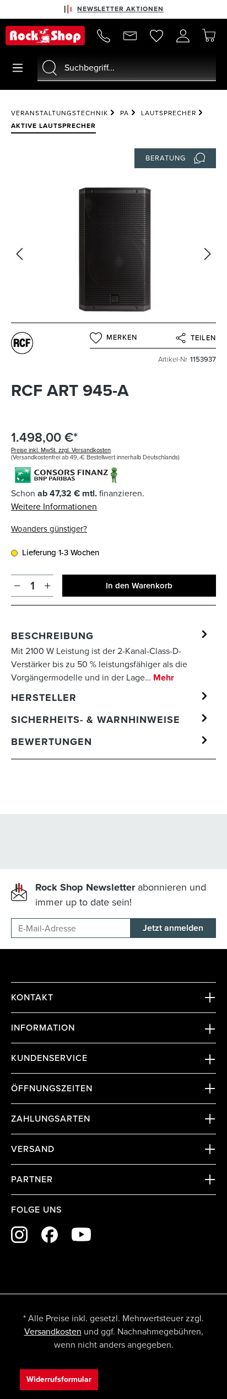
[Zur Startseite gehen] (45, 35)
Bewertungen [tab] (51, 742)
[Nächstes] (207, 254)
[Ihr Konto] (183, 35)
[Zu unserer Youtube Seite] (81, 1234)
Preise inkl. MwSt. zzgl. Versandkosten (61, 450)
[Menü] (17, 68)
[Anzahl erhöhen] (47, 586)
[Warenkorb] (209, 35)
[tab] (110, 656)
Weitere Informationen (54, 506)
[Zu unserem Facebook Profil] (49, 1234)
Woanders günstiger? (49, 529)
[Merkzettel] (156, 35)
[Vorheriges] (19, 254)
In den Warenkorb (139, 586)
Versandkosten (53, 1331)
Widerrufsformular (58, 1379)
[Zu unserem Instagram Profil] (19, 1234)
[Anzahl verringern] (17, 586)
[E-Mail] (130, 35)
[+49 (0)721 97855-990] (103, 35)
